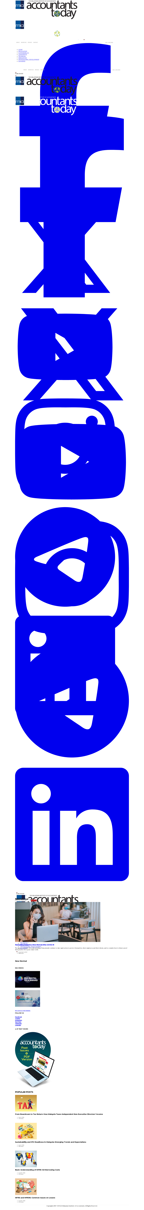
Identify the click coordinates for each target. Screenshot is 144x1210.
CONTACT (35, 42)
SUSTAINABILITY (23, 53)
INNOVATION (22, 58)
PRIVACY (30, 42)
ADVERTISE (23, 42)
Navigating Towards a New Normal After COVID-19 (34, 945)
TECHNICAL (22, 56)
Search (34, 900)
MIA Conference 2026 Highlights (22, 1010)
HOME (20, 49)
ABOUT (18, 42)
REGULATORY (22, 51)
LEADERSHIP (22, 54)
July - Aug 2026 (109, 42)
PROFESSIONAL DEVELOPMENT (28, 59)
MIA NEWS (21, 61)
